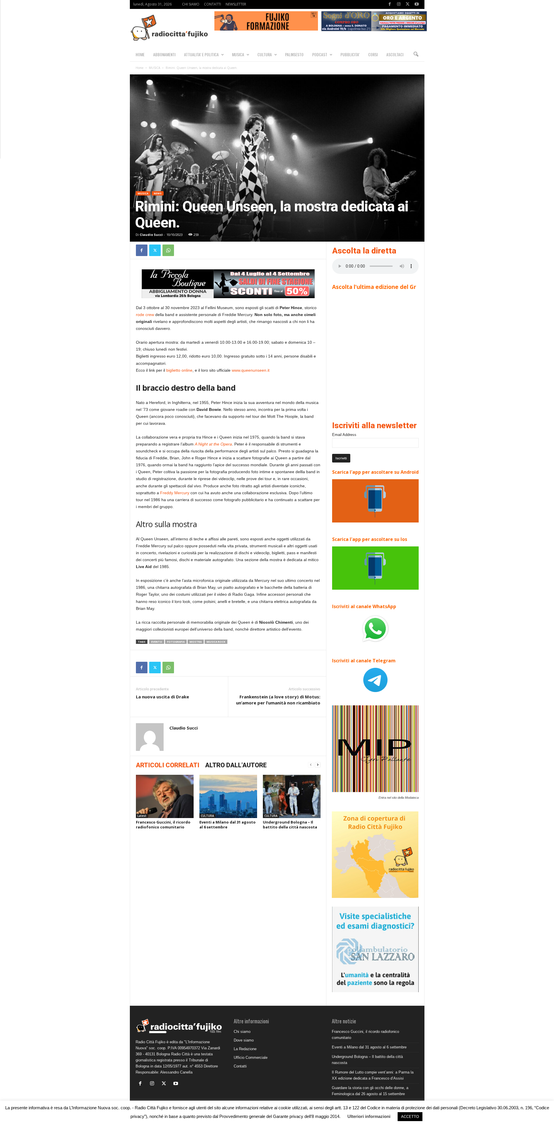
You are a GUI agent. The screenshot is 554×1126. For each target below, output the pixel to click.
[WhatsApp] (168, 250)
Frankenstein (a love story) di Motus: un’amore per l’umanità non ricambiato (278, 700)
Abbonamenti (164, 54)
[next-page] (318, 765)
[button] (415, 54)
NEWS (158, 193)
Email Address (344, 435)
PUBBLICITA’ (350, 54)
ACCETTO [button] (410, 1116)
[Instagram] (398, 4)
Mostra (196, 642)
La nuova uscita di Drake (162, 697)
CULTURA (264, 54)
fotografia (176, 642)
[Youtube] (416, 4)
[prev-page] (311, 765)
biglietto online (179, 370)
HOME (140, 54)
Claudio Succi (151, 234)
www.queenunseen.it (250, 370)
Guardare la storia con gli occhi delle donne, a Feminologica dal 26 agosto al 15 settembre (370, 1091)
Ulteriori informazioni (368, 1116)
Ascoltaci (394, 54)
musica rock (216, 642)
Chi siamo (242, 1031)
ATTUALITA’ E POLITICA (201, 54)
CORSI (373, 54)
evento (156, 642)
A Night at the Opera (213, 444)
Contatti (240, 1066)
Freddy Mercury (174, 492)
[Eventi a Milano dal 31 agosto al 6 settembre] (228, 796)
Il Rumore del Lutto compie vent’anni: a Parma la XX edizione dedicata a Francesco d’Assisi (372, 1075)
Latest (141, 816)
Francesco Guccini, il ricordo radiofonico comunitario (163, 824)
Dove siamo (244, 1040)
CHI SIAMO (190, 4)
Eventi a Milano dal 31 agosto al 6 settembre (227, 824)
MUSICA (238, 54)
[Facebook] (389, 4)
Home (139, 68)
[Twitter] (407, 4)
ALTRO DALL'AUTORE (236, 765)
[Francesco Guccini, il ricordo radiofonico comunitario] (165, 796)
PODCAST (319, 54)
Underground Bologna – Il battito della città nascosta (290, 824)
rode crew (145, 314)
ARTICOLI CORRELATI (167, 765)
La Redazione (245, 1049)
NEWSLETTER (236, 4)
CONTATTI (212, 4)
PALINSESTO (294, 54)
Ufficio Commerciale (250, 1057)
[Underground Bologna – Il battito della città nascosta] (292, 796)
